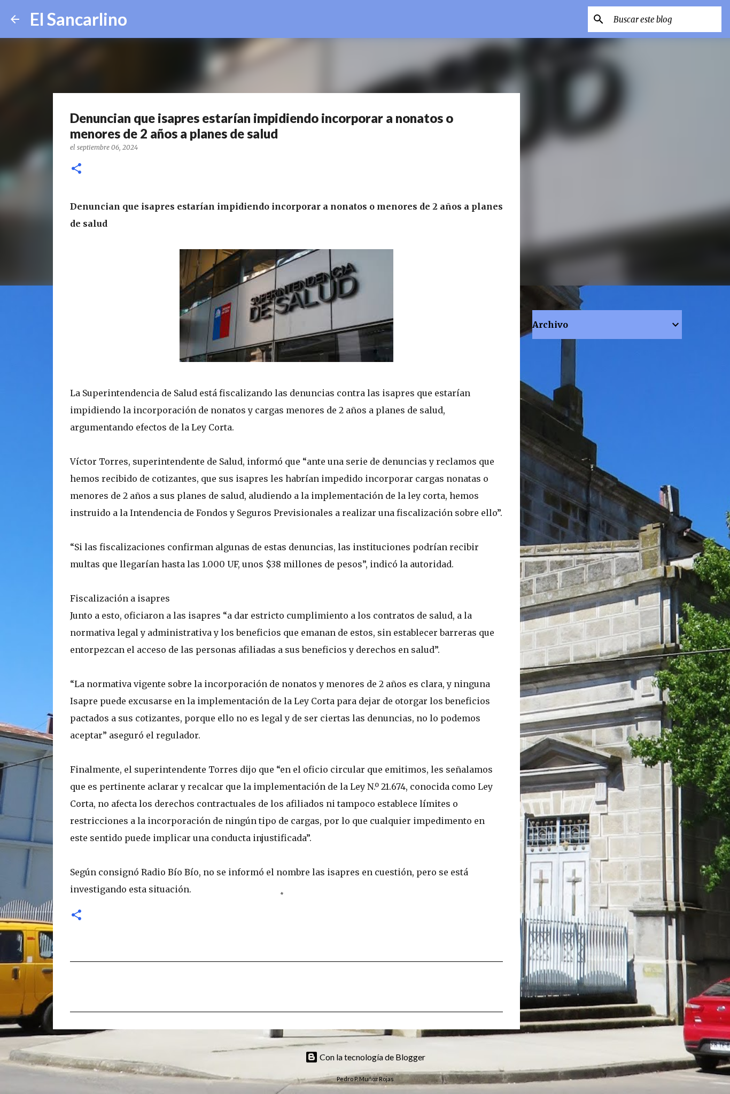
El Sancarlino (78, 19)
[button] (76, 169)
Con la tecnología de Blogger (371, 1057)
